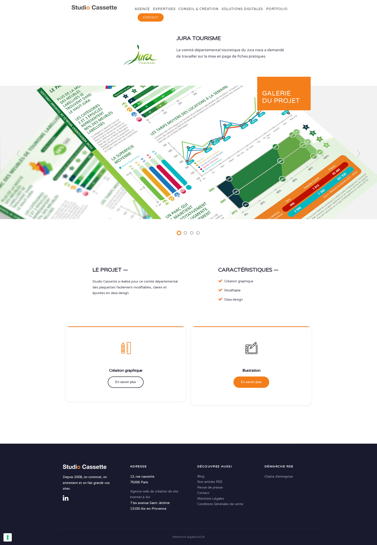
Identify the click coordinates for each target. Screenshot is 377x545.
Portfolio (277, 9)
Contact (150, 17)
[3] (191, 233)
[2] (185, 233)
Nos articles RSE (210, 482)
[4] (198, 233)
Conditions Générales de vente (220, 504)
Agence (142, 9)
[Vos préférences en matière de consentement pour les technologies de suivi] (7, 537)
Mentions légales (184, 537)
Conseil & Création (198, 9)
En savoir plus (125, 382)
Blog (200, 476)
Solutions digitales (242, 9)
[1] (179, 233)
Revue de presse (210, 487)
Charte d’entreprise (278, 477)
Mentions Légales (210, 499)
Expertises (164, 9)
